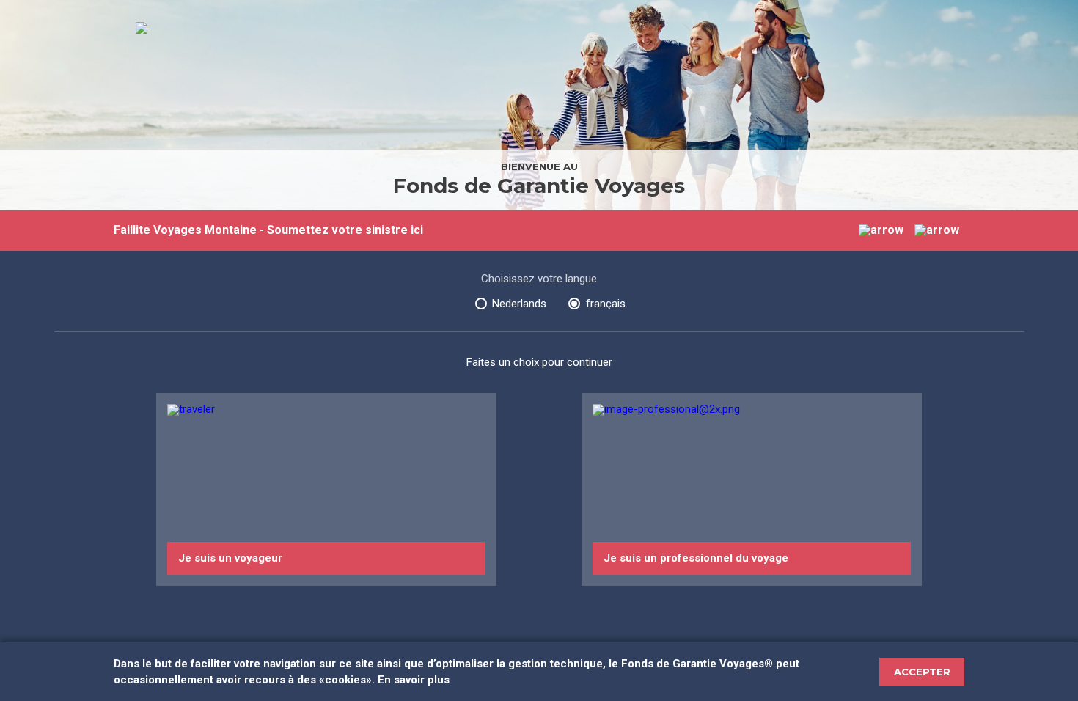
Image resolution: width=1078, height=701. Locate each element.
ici (417, 230)
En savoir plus (414, 679)
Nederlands (519, 303)
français (606, 303)
